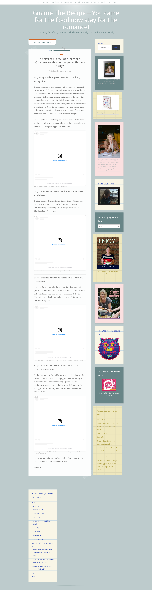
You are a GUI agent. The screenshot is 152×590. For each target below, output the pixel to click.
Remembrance (102, 433)
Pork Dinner (37, 532)
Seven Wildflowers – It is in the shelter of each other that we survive (107, 426)
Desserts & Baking (39, 539)
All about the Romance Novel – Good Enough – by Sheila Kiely (43, 552)
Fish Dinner (37, 535)
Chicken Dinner (38, 513)
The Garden (100, 437)
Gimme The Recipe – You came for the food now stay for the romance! (76, 19)
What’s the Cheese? (103, 420)
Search (100, 44)
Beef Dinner (37, 517)
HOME (38, 2)
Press (114, 2)
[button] (105, 198)
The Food (45, 2)
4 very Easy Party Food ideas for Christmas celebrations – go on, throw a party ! (60, 62)
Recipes (60, 55)
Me (109, 2)
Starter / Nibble (38, 510)
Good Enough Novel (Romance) (61, 2)
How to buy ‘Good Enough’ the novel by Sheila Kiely (90, 2)
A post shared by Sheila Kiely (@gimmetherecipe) (60, 183)
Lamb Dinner (37, 528)
